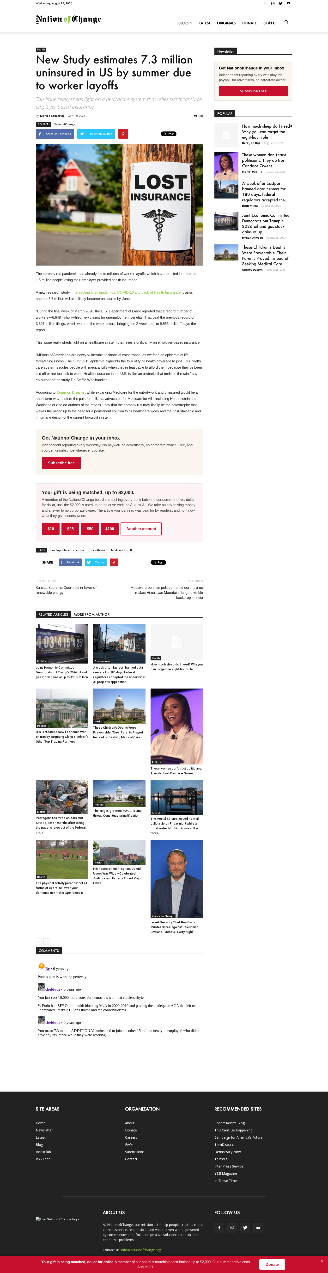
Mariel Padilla (252, 171)
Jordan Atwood (252, 237)
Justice (41, 811)
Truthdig (220, 1159)
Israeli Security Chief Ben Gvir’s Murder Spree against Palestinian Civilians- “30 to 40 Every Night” (174, 927)
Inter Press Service (228, 1166)
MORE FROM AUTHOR (91, 614)
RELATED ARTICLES (53, 614)
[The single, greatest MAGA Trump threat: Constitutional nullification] (119, 793)
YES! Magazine (225, 1173)
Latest (204, 23)
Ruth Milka (250, 205)
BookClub (43, 1151)
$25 (70, 529)
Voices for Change (163, 916)
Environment (102, 661)
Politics (41, 661)
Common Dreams (70, 392)
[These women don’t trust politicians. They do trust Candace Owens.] (177, 726)
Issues (182, 23)
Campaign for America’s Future (238, 1137)
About (129, 1123)
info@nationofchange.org (141, 1250)
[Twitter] (280, 3)
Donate (249, 23)
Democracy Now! (228, 1151)
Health (41, 49)
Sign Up (270, 23)
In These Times (226, 1180)
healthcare (98, 550)
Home (40, 1123)
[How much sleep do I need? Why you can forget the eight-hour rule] (177, 642)
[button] (286, 22)
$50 (90, 529)
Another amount (141, 529)
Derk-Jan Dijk (251, 143)
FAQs (129, 1144)
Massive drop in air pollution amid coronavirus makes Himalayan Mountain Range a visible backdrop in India (167, 592)
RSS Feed (43, 1159)
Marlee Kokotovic (52, 116)
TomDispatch (225, 1144)
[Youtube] (288, 3)
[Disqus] (119, 1020)
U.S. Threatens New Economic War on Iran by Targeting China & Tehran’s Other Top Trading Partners (62, 736)
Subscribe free (61, 463)
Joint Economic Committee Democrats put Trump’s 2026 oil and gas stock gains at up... (265, 223)
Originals (226, 23)
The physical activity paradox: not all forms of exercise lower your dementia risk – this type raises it (61, 887)
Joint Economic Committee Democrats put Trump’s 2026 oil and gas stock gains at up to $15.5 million (62, 672)
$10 (51, 529)
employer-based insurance (68, 550)
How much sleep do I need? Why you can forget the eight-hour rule (267, 131)
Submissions (135, 1151)
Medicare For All (122, 550)
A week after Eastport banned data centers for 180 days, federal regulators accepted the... (265, 191)
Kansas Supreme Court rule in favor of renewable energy (66, 590)
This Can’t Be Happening (233, 1130)
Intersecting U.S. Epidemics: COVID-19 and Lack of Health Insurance (126, 292)
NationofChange (64, 124)
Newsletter (44, 1130)
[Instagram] (272, 3)
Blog (39, 1144)
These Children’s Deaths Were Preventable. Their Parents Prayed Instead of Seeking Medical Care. (118, 732)
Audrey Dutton (252, 269)
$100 (109, 529)
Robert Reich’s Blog (229, 1123)
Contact (131, 1159)
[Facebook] (264, 3)
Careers (131, 1137)
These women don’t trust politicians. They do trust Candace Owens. (264, 160)
